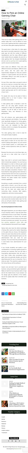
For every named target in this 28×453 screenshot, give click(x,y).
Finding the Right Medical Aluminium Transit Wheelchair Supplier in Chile (12, 322)
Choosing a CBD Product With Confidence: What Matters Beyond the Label (17, 404)
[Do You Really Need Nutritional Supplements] (4, 369)
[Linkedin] (15, 441)
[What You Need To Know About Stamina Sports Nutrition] (4, 360)
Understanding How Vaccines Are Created (21, 303)
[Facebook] (2, 293)
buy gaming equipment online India (9, 285)
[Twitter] (6, 293)
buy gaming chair (9, 283)
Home (2, 8)
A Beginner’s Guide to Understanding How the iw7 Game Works (14, 332)
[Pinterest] (9, 293)
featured (7, 8)
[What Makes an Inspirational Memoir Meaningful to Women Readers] (4, 394)
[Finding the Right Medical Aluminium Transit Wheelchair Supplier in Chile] (4, 384)
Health (11, 381)
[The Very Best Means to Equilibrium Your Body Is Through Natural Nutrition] (4, 352)
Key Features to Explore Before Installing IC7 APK (13, 314)
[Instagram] (12, 441)
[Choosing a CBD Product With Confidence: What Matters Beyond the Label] (4, 404)
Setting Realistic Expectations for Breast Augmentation (11, 318)
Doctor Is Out (17, 448)
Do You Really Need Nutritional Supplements (17, 368)
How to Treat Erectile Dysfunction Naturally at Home (7, 304)
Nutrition (12, 349)
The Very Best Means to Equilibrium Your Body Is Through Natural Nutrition (17, 352)
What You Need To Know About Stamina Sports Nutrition (16, 361)
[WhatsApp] (13, 293)
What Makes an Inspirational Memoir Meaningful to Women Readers (14, 327)
